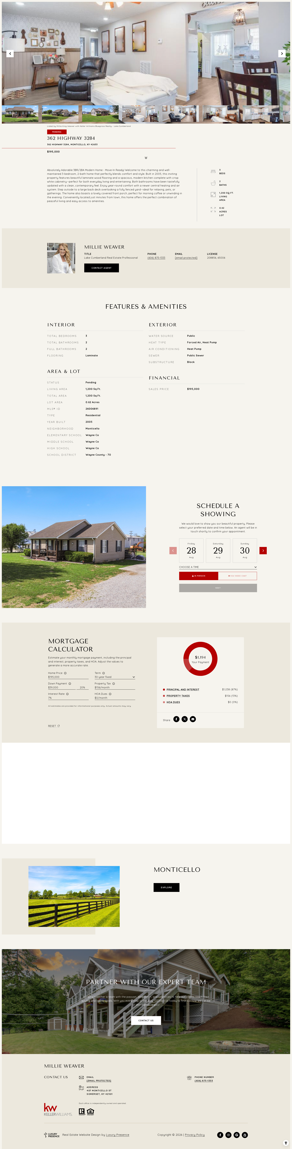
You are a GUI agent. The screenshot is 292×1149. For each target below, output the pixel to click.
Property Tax (103, 683)
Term (98, 673)
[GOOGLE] (237, 1135)
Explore (166, 887)
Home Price (55, 673)
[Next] (263, 550)
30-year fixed (103, 676)
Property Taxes (178, 696)
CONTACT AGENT (102, 268)
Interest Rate (56, 693)
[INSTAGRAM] (228, 1135)
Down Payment (57, 683)
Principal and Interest (183, 689)
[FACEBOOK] (220, 1135)
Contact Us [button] (146, 1020)
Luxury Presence (117, 1135)
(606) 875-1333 (156, 257)
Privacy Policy (195, 1135)
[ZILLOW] (245, 1135)
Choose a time (189, 567)
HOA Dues (101, 693)
